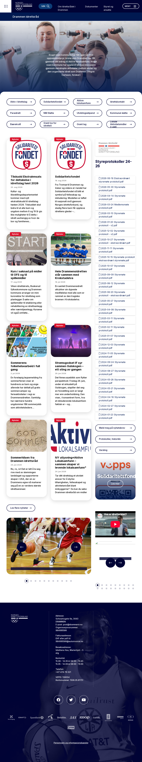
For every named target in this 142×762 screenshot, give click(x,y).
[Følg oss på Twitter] (71, 699)
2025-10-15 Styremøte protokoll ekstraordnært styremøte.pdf (117, 259)
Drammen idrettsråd (25, 16)
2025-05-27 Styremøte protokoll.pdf (112, 302)
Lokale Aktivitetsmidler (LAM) (118, 124)
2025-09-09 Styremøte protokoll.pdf (112, 276)
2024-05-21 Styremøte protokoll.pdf (112, 390)
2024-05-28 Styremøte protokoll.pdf (112, 381)
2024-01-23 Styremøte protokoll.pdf (112, 416)
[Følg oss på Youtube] (83, 699)
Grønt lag (81, 124)
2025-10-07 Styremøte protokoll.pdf (112, 267)
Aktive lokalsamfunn (84, 101)
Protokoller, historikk (110, 439)
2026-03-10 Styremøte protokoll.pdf (112, 215)
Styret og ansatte (108, 8)
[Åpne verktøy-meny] (5, 6)
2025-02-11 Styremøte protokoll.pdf (111, 329)
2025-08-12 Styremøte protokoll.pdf (112, 285)
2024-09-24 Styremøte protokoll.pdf (112, 364)
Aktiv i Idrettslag (18, 101)
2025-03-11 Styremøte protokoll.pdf (111, 320)
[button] (22, 547)
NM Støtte (49, 113)
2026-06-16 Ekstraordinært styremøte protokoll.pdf (114, 180)
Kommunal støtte (119, 113)
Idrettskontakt (117, 101)
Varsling (103, 450)
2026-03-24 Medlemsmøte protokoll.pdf (114, 206)
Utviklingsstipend (86, 113)
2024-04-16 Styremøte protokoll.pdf (112, 399)
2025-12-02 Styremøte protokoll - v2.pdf (112, 232)
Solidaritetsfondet (53, 101)
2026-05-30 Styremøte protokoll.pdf (112, 189)
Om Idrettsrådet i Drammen (66, 8)
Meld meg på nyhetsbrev (112, 427)
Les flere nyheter (19, 507)
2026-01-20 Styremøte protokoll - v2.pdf (112, 224)
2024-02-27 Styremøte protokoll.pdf (112, 407)
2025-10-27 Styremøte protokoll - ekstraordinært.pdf (114, 241)
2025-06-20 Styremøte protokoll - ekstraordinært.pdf (114, 294)
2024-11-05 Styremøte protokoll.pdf (112, 355)
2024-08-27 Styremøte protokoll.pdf (112, 372)
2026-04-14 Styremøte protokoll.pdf (112, 197)
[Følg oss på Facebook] (58, 699)
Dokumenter (91, 6)
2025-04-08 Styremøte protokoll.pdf (112, 311)
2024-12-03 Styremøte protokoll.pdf (112, 346)
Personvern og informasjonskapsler (71, 743)
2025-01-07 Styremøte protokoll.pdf (112, 337)
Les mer (115, 483)
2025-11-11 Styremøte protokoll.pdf (111, 250)
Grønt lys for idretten (50, 124)
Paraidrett (15, 113)
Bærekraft (15, 124)
